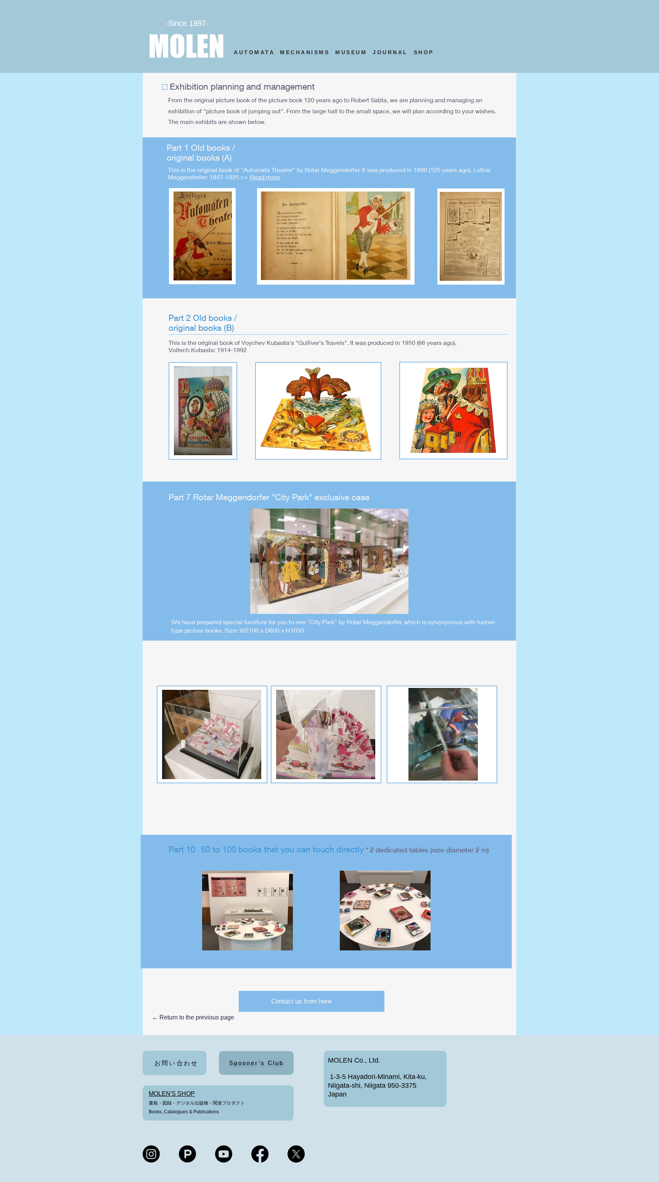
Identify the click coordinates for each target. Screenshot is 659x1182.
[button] (468, 772)
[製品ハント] (187, 1154)
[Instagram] (151, 1154)
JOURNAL (390, 52)
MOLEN (186, 46)
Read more (265, 176)
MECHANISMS (305, 52)
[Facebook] (259, 1154)
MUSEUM (351, 52)
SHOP (425, 52)
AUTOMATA (257, 52)
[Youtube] (223, 1154)
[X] (296, 1154)
